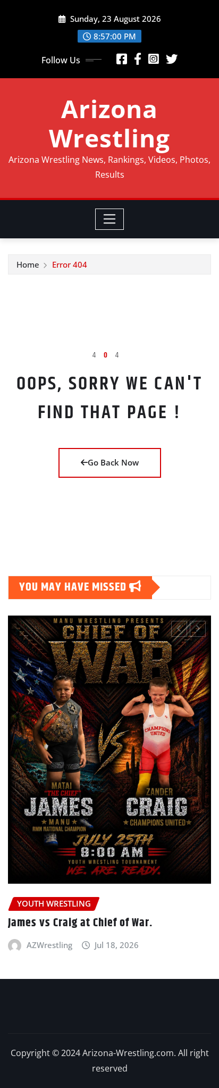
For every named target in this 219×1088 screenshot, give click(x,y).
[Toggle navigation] (109, 219)
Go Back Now (113, 462)
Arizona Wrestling (109, 123)
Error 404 (69, 264)
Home (27, 264)
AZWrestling (49, 945)
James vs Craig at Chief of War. (80, 923)
